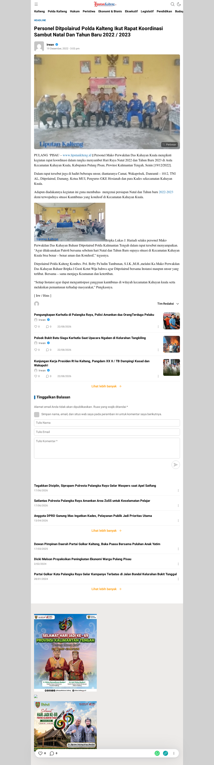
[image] (171, 321)
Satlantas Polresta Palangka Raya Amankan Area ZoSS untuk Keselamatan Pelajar (92, 501)
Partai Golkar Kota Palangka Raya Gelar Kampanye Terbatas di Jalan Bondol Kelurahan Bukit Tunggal (105, 574)
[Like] (40, 753)
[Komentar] (51, 753)
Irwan (50, 44)
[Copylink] (165, 753)
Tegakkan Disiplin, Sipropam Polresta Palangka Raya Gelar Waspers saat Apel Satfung (95, 486)
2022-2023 (166, 192)
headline (40, 20)
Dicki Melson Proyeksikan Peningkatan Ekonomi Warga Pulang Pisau (82, 559)
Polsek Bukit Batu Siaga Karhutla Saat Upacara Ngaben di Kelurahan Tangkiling (90, 338)
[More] (158, 326)
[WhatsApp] (157, 753)
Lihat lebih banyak (104, 386)
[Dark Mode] (179, 4)
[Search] (172, 4)
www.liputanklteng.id (77, 155)
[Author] (39, 46)
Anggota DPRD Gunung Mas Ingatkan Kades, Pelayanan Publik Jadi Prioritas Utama (93, 516)
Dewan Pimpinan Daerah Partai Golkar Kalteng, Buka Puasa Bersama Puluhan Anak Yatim (97, 544)
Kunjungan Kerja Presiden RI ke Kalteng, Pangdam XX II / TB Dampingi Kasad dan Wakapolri (91, 363)
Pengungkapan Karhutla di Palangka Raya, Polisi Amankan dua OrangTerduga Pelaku (94, 315)
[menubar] (36, 4)
